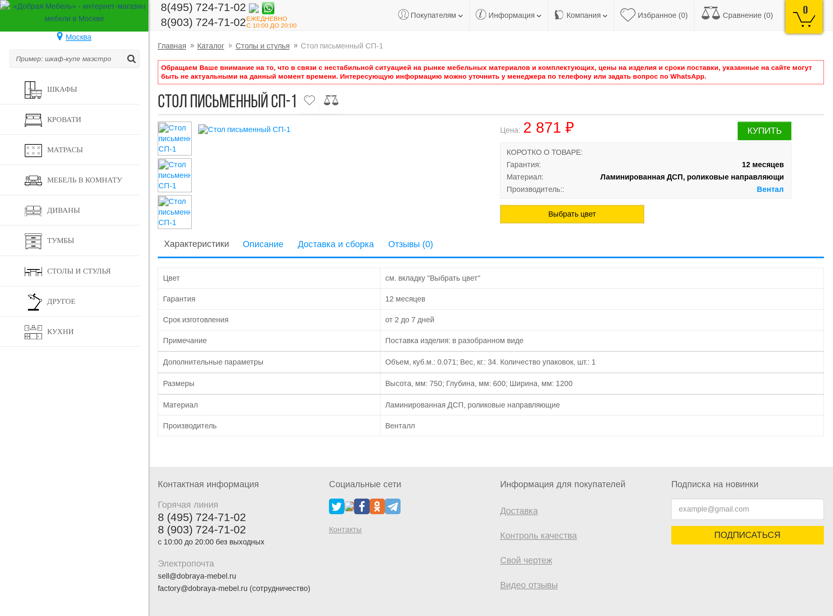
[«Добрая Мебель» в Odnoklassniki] (377, 506)
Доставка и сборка (336, 244)
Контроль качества (538, 536)
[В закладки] (310, 100)
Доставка (519, 511)
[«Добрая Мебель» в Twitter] (337, 506)
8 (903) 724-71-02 (202, 529)
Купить (764, 131)
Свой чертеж (526, 560)
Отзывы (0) (410, 244)
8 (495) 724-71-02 (202, 517)
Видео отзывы (529, 585)
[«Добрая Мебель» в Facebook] (362, 506)
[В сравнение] (331, 100)
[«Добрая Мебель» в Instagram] (349, 506)
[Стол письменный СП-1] (338, 129)
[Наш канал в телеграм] (393, 506)
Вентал (770, 189)
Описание (263, 244)
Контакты (345, 529)
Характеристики (196, 244)
